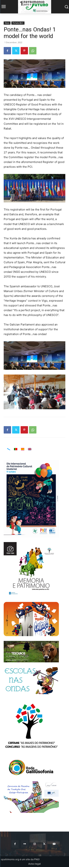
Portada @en (18, 23)
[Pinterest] (24, 50)
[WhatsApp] (32, 50)
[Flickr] (24, 843)
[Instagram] (34, 843)
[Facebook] (7, 50)
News (7, 23)
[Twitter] (16, 50)
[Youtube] (54, 843)
